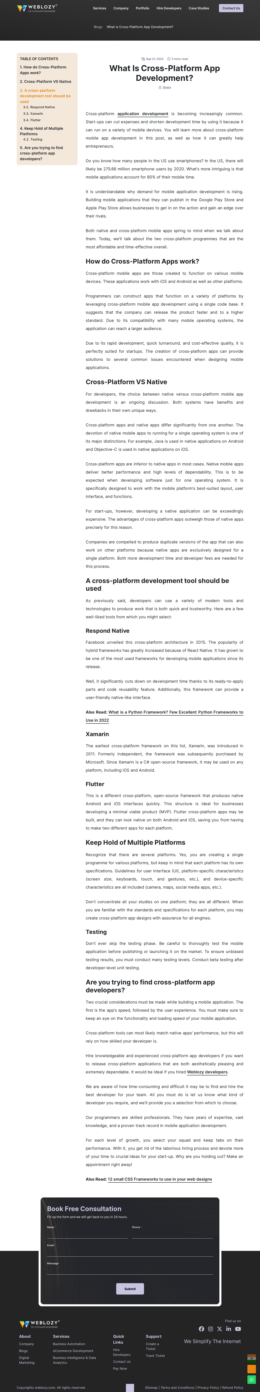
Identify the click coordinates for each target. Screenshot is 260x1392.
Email (50, 1245)
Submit (130, 1289)
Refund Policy (232, 1388)
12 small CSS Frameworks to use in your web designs (160, 1179)
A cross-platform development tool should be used (45, 96)
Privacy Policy (208, 1388)
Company (121, 8)
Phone (136, 1227)
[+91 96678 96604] (251, 1358)
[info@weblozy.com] (251, 1369)
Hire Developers (169, 8)
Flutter (35, 120)
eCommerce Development (73, 1351)
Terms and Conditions (177, 1388)
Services (99, 8)
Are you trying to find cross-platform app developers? (41, 153)
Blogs (98, 27)
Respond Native (42, 107)
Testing (36, 139)
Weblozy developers (207, 1072)
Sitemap (151, 1388)
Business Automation (69, 1344)
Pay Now (120, 1368)
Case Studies (199, 8)
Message (53, 1263)
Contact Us (231, 8)
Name (50, 1227)
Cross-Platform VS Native (47, 81)
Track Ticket (155, 1356)
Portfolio (142, 8)
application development (142, 113)
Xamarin (36, 113)
